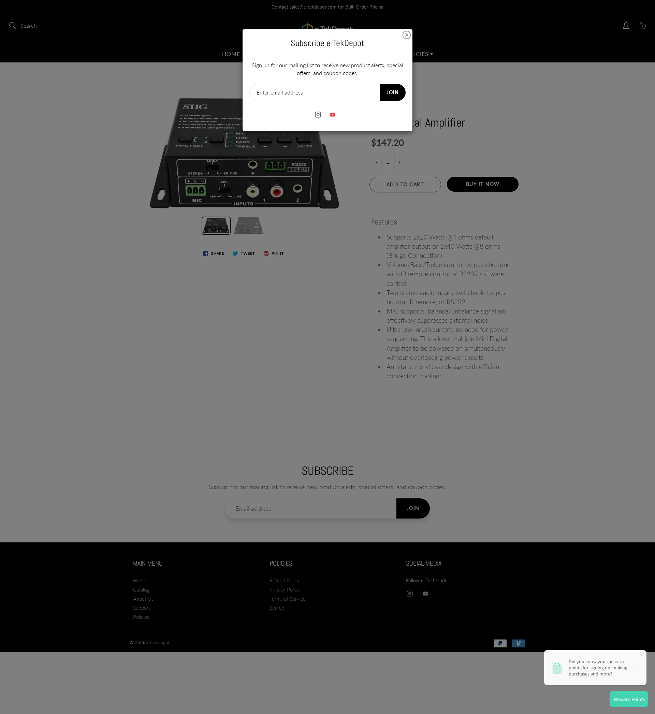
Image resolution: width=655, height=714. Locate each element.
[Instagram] (318, 115)
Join (393, 92)
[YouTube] (332, 115)
